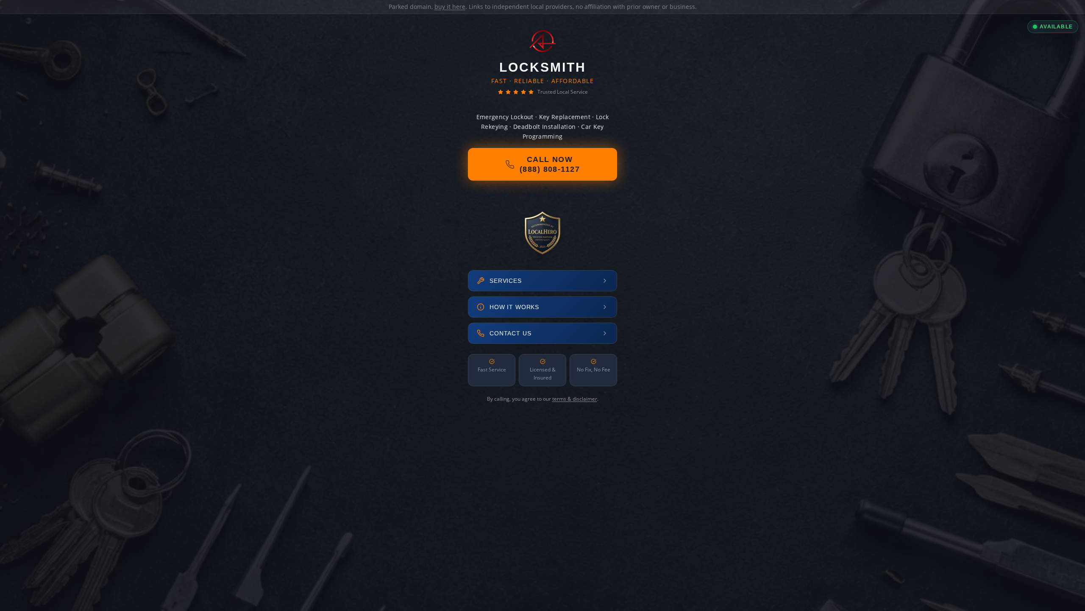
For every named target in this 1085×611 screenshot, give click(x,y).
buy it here (449, 7)
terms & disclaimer (574, 398)
